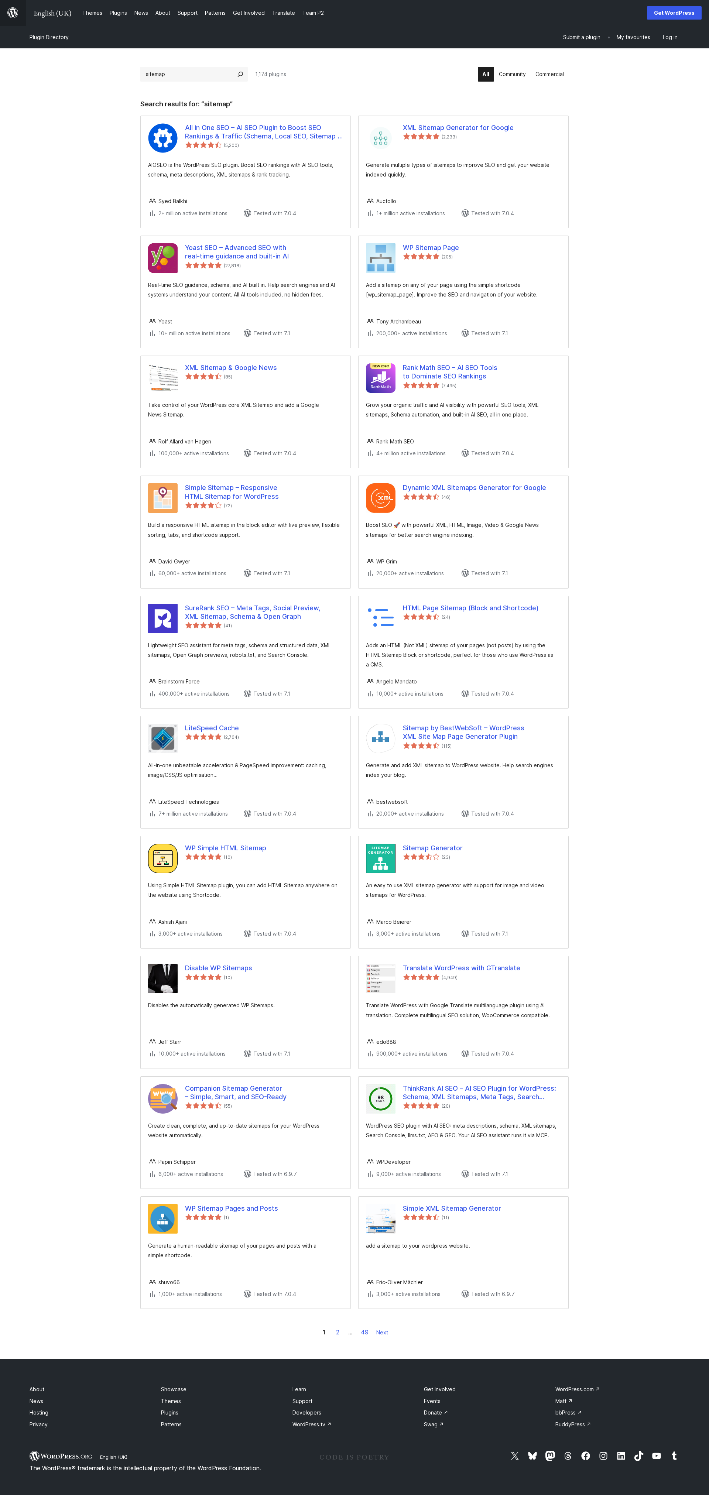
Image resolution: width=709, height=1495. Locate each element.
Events (432, 1401)
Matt (564, 1401)
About (37, 1389)
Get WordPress (674, 13)
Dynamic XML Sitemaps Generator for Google (474, 487)
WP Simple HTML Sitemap (225, 848)
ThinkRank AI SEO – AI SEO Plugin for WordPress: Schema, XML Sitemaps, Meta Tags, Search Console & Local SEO (479, 1092)
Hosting (39, 1412)
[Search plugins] (240, 74)
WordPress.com (577, 1389)
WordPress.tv (312, 1424)
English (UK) (113, 1457)
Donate (436, 1412)
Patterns (171, 1424)
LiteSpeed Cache (212, 728)
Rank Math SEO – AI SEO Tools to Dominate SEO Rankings (450, 372)
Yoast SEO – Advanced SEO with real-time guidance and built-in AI (237, 252)
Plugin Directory (49, 37)
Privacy (39, 1424)
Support (302, 1401)
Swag (434, 1424)
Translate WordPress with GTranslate (461, 968)
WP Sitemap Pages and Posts (231, 1208)
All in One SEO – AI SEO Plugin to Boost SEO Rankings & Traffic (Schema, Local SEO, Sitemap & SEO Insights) (263, 132)
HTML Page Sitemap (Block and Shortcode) (471, 608)
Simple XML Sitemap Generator (452, 1208)
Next (382, 1332)
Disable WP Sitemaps (218, 968)
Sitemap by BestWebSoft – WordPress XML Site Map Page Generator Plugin (463, 732)
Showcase (173, 1389)
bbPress (568, 1412)
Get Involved (440, 1389)
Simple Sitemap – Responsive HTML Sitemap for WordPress (232, 492)
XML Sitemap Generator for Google (458, 127)
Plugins (169, 1412)
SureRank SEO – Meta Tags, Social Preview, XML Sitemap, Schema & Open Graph (253, 612)
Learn (299, 1389)
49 (365, 1332)
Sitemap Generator (433, 848)
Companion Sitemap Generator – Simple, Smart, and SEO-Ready (236, 1092)
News (36, 1401)
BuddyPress (573, 1424)
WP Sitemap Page (431, 247)
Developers (306, 1412)
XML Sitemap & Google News (231, 367)
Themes (171, 1401)
